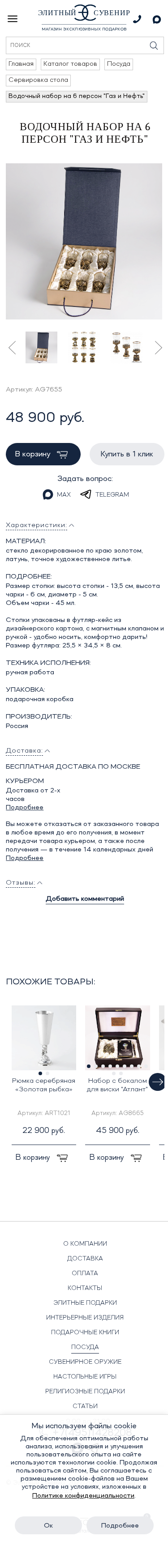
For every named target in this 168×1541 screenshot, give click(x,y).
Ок (48, 1525)
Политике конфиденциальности (83, 1495)
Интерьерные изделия (85, 1318)
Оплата (85, 1273)
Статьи (85, 1406)
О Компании (85, 1244)
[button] (158, 1082)
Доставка (85, 1259)
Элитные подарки (85, 1303)
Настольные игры (84, 1377)
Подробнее (24, 807)
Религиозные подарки (85, 1391)
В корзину (33, 454)
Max (64, 495)
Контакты (85, 1288)
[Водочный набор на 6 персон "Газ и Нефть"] (84, 241)
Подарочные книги (85, 1332)
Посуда (85, 1347)
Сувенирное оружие (85, 1362)
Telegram (112, 495)
